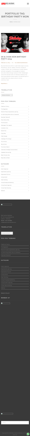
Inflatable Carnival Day (6, 152)
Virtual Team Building (6, 187)
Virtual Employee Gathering (7, 182)
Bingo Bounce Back (5, 157)
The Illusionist (4, 122)
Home (11, 21)
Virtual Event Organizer (6, 185)
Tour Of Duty (4, 141)
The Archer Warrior (5, 146)
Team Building (4, 179)
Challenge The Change (6, 138)
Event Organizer (4, 168)
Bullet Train (3, 130)
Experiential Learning (6, 171)
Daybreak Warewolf (5, 117)
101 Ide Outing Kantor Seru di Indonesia (10, 114)
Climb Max (3, 133)
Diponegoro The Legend (6, 125)
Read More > (4, 83)
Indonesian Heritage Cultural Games (9, 149)
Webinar (3, 190)
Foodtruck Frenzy (5, 106)
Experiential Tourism (5, 174)
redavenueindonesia (22, 62)
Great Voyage (4, 136)
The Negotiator (4, 109)
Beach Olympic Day (5, 155)
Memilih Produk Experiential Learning (9, 111)
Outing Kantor (4, 177)
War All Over (4, 144)
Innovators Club (4, 128)
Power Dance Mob (5, 119)
